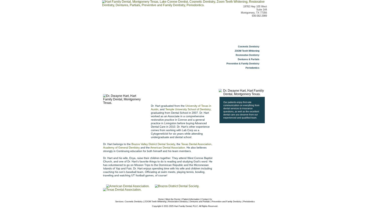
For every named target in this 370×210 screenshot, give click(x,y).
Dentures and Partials (200, 201)
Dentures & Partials (248, 59)
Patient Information (224, 25)
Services (196, 25)
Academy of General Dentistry (121, 147)
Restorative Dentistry (247, 55)
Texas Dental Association (196, 144)
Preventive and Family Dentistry (226, 201)
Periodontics (252, 68)
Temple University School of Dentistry (188, 109)
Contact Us (253, 25)
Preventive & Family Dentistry (242, 63)
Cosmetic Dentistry (248, 46)
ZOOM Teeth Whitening (247, 51)
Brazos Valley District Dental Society (153, 144)
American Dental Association (167, 147)
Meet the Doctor (142, 25)
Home (115, 25)
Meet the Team (170, 25)
